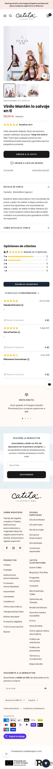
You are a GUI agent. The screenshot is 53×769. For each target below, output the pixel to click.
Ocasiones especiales (34, 550)
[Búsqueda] (10, 16)
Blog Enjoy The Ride (38, 572)
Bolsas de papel (11, 616)
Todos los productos (13, 626)
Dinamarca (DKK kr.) (13, 700)
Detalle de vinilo (13, 187)
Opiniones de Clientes (35, 601)
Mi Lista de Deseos (38, 607)
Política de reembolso (34, 641)
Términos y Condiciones (35, 657)
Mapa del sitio (36, 664)
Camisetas (9, 596)
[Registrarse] (45, 688)
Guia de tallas (36, 625)
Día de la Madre (37, 519)
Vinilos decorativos (13, 606)
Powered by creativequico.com (26, 751)
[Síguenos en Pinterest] (20, 548)
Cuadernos (9, 601)
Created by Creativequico (34, 708)
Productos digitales (13, 621)
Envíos (32, 620)
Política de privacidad (34, 649)
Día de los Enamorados (35, 536)
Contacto (33, 585)
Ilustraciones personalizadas (11, 577)
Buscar (7, 631)
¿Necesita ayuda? (40, 170)
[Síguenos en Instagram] (13, 548)
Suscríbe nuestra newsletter (37, 614)
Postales (8, 569)
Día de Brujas (35, 543)
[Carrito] (47, 15)
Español (31, 700)
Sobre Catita (35, 567)
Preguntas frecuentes (34, 579)
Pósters (7, 564)
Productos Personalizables (11, 585)
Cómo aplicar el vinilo (17, 228)
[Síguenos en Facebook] (7, 548)
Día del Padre (36, 524)
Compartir (8, 170)
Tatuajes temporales (14, 611)
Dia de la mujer (36, 529)
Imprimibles (9, 591)
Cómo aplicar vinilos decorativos (39, 632)
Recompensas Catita (36, 593)
